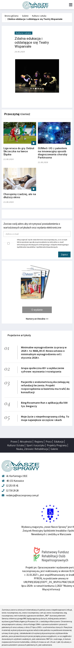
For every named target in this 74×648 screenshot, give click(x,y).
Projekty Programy (57, 445)
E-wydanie (37, 309)
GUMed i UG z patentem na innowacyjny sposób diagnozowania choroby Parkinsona (52, 153)
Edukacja (59, 441)
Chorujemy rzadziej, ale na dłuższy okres (19, 196)
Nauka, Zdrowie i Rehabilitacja (32, 449)
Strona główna (11, 15)
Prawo (13, 441)
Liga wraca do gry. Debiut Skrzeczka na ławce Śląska (18, 151)
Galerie (25, 15)
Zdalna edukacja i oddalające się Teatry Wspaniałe (34, 19)
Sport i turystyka (35, 445)
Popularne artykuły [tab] (19, 335)
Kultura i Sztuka (15, 445)
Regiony (38, 441)
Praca (49, 441)
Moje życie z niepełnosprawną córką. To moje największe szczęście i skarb (45, 418)
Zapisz (64, 254)
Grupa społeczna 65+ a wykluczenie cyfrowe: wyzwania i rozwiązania (42, 369)
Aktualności (26, 441)
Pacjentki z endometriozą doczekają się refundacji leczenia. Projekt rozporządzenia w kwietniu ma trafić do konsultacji (45, 387)
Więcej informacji (51, 589)
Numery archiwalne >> (37, 318)
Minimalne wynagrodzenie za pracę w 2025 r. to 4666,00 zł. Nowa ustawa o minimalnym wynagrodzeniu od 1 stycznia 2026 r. (44, 352)
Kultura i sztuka (39, 15)
